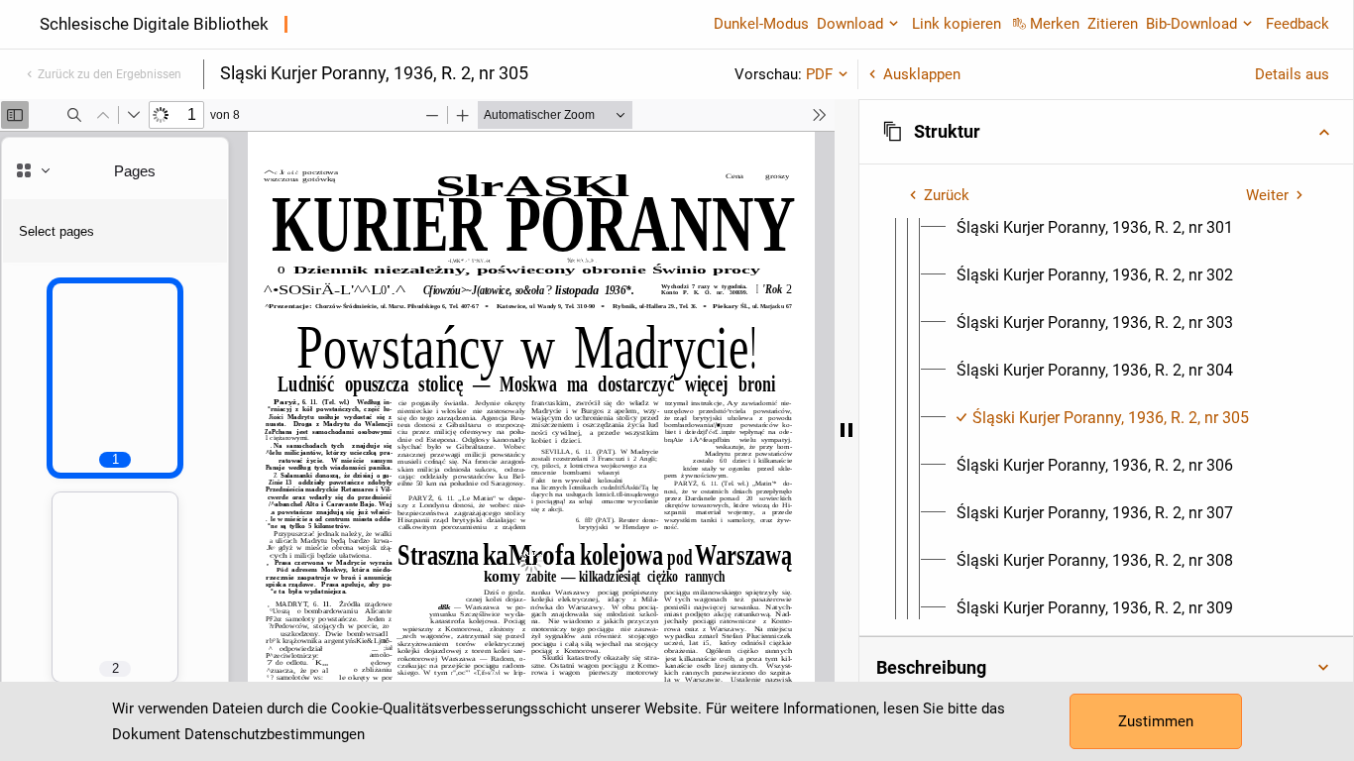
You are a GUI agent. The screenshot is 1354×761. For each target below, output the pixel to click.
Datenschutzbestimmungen (274, 734)
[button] (1106, 131)
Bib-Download (1191, 24)
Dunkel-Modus (761, 24)
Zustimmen (1155, 721)
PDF (819, 74)
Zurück (946, 195)
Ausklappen (921, 74)
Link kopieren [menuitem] (956, 24)
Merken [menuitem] (1054, 24)
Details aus (1292, 74)
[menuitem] (1095, 228)
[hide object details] (846, 430)
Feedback (1297, 24)
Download (850, 24)
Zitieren (1112, 24)
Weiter (1267, 195)
